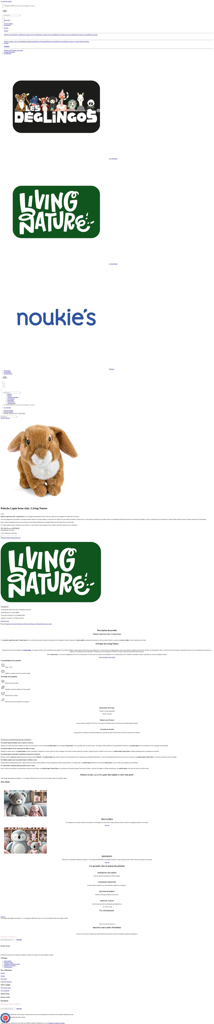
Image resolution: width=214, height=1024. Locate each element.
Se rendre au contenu (6, 1)
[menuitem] (6, 28)
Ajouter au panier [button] (5, 537)
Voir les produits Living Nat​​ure (107, 657)
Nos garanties (4, 606)
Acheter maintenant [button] (15, 537)
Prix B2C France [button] (5, 418)
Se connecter (7, 25)
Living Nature (27, 650)
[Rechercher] (20, 15)
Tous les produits (8, 410)
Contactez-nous (5, 621)
